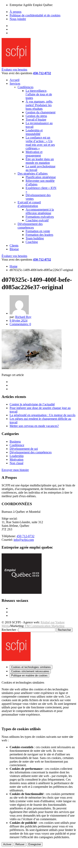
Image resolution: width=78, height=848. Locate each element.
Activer (7, 844)
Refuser (19, 844)
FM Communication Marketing (44, 626)
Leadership (17, 456)
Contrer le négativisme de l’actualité (32, 404)
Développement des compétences (31, 452)
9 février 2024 (18, 320)
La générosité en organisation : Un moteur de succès (42, 415)
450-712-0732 (42, 73)
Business (15, 441)
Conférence (17, 445)
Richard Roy (23, 317)
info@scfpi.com (24, 539)
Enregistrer (34, 844)
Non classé (16, 463)
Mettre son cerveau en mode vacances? (34, 426)
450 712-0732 (25, 536)
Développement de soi (24, 448)
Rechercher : (10, 629)
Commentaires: (20, 324)
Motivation (16, 459)
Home (13, 266)
